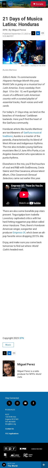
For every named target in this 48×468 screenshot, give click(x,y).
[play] (4, 464)
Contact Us (9, 429)
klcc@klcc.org (10, 424)
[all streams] (44, 464)
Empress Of (19, 232)
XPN (21, 338)
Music (8, 345)
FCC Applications (12, 434)
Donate (39, 4)
